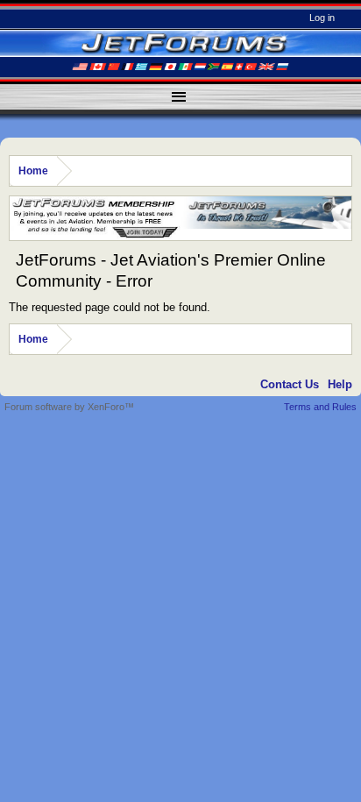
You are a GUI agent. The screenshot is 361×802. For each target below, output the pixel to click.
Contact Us (289, 384)
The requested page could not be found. (109, 307)
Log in (322, 17)
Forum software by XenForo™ (69, 406)
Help (340, 384)
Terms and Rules (320, 406)
